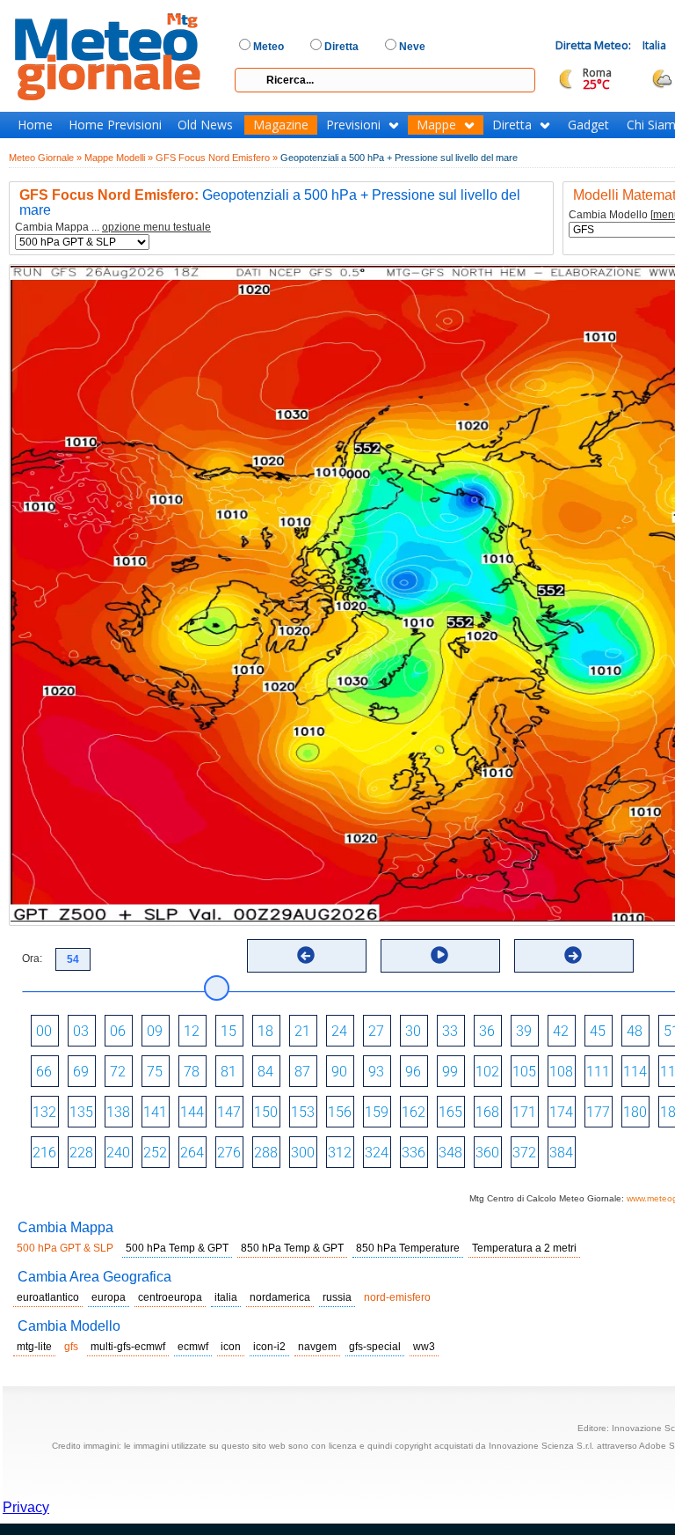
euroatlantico (48, 1297)
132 (44, 1112)
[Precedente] (306, 955)
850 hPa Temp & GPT (292, 1248)
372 (524, 1152)
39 (524, 1031)
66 (44, 1071)
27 (376, 1031)
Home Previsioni (115, 125)
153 (303, 1112)
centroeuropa (170, 1297)
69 (81, 1071)
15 (228, 1031)
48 (634, 1031)
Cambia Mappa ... (113, 227)
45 (598, 1031)
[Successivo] (573, 955)
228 (81, 1152)
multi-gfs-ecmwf (128, 1346)
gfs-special (375, 1346)
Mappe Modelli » (118, 157)
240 (118, 1152)
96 (413, 1071)
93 (376, 1071)
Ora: (32, 958)
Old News (205, 125)
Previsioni (353, 125)
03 (81, 1031)
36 (487, 1031)
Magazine (280, 125)
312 (340, 1152)
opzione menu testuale (156, 227)
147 (229, 1112)
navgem (317, 1346)
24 (339, 1031)
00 (44, 1031)
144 (192, 1112)
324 (376, 1152)
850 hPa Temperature (408, 1248)
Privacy (26, 1507)
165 (450, 1112)
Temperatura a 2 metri (524, 1248)
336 (413, 1152)
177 (598, 1112)
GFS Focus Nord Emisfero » (217, 157)
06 (118, 1031)
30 (413, 1031)
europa (108, 1297)
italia (225, 1297)
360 (487, 1152)
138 (118, 1112)
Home (35, 125)
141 (155, 1112)
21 (302, 1031)
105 (524, 1071)
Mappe (436, 125)
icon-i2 (269, 1346)
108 (561, 1071)
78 (192, 1071)
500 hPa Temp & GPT (177, 1248)
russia (337, 1297)
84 (265, 1071)
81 (228, 1071)
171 (524, 1112)
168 (487, 1112)
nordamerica (280, 1297)
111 (598, 1071)
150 (266, 1112)
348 (450, 1152)
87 (302, 1071)
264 (192, 1152)
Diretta (512, 125)
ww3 (424, 1346)
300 (303, 1152)
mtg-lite (34, 1346)
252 (155, 1152)
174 (561, 1112)
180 (635, 1112)
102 (487, 1071)
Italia (654, 45)
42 (561, 1031)
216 (44, 1152)
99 (450, 1071)
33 (450, 1031)
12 (192, 1031)
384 (561, 1152)
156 (340, 1112)
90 (339, 1071)
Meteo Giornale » (45, 157)
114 (635, 1071)
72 (118, 1071)
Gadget (588, 125)
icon (231, 1346)
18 (265, 1031)
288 (266, 1152)
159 (376, 1112)
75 (155, 1071)
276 (229, 1152)
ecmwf (193, 1346)
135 (81, 1112)
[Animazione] (439, 955)
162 (413, 1112)
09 (155, 1031)
